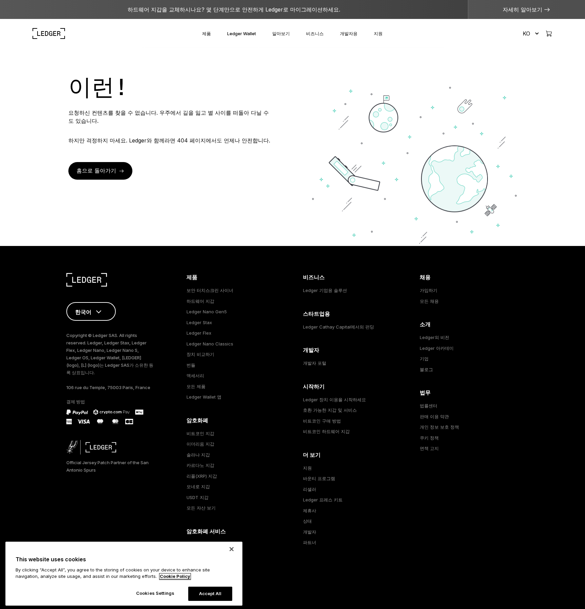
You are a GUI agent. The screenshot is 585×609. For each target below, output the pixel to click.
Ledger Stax (199, 322)
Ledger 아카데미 (437, 348)
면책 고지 (429, 448)
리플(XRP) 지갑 (202, 476)
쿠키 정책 (429, 438)
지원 (378, 33)
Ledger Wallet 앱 (204, 397)
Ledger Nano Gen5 (207, 311)
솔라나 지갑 (198, 454)
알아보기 (281, 33)
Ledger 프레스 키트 (323, 499)
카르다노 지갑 (200, 465)
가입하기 (428, 290)
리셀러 (309, 489)
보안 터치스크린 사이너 (210, 290)
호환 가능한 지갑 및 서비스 (330, 410)
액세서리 (195, 375)
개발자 (309, 532)
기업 (424, 358)
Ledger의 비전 (434, 337)
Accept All (210, 593)
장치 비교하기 (200, 354)
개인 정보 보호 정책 (439, 427)
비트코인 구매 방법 (322, 421)
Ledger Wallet (241, 33)
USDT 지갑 (198, 497)
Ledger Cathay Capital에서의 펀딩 (338, 327)
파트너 (309, 542)
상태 (307, 521)
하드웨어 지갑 (200, 301)
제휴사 (309, 510)
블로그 (426, 369)
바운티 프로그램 (319, 478)
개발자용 (349, 33)
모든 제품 (196, 386)
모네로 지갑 (198, 486)
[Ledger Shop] (548, 33)
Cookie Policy (175, 576)
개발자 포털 (314, 363)
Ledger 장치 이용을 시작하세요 (334, 399)
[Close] (231, 549)
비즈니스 (315, 33)
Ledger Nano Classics (210, 343)
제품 (206, 33)
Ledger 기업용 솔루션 (325, 290)
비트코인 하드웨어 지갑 (326, 431)
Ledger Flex (199, 333)
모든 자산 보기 (201, 508)
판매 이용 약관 (434, 416)
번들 (191, 365)
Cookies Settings (155, 593)
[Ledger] (48, 33)
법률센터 (428, 405)
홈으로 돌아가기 (96, 170)
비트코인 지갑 (200, 433)
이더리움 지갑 (200, 444)
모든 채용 (429, 301)
